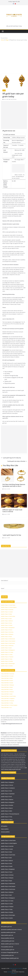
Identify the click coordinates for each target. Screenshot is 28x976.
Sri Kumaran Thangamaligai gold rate (9, 952)
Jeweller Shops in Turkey (6, 659)
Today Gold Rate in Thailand (7, 700)
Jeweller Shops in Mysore (7, 808)
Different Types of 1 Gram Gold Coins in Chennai (12, 510)
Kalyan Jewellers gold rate (7, 935)
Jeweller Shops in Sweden (7, 665)
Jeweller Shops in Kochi (6, 796)
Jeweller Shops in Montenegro (8, 663)
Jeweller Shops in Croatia (6, 654)
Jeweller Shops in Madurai (7, 799)
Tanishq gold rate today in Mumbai (16, 461)
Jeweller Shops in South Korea (8, 643)
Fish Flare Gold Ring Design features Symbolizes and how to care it (13, 485)
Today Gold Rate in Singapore (8, 698)
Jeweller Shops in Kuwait (6, 625)
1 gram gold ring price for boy (11, 535)
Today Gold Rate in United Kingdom (9, 705)
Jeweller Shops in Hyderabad (7, 793)
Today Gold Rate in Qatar (7, 694)
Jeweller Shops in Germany (7, 632)
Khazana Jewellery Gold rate (7, 938)
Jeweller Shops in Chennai (7, 785)
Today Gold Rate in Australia (7, 673)
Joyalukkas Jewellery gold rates (8, 932)
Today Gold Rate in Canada (7, 676)
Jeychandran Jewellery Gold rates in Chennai (11, 929)
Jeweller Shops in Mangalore (7, 802)
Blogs (4, 90)
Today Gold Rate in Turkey (7, 703)
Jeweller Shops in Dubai (6, 614)
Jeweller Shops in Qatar (6, 618)
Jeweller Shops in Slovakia (7, 661)
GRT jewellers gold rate (6, 926)
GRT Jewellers (4, 826)
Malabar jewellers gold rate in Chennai (10, 943)
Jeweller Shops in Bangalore (7, 782)
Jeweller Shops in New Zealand (8, 641)
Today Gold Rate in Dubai (7, 678)
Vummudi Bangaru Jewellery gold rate (10, 958)
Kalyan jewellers (5, 829)
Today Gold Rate (13, 99)
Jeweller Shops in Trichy (6, 816)
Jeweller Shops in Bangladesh (8, 627)
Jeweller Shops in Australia (7, 609)
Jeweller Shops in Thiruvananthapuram (10, 814)
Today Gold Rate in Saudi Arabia (8, 696)
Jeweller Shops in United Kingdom (9, 607)
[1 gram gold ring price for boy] (14, 520)
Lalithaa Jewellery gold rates (7, 941)
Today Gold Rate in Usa (6, 707)
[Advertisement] (14, 56)
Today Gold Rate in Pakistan (7, 691)
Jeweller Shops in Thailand (7, 656)
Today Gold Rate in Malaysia (7, 685)
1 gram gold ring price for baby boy (12, 458)
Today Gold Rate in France (7, 680)
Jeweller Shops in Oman (6, 623)
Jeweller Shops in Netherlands (8, 638)
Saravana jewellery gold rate (7, 949)
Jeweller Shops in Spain (6, 647)
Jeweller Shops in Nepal (6, 636)
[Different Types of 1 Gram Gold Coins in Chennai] (14, 495)
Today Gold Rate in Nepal (7, 687)
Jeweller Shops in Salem (6, 811)
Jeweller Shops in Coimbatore (8, 788)
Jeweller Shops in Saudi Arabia (8, 616)
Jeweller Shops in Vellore (7, 819)
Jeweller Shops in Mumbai (7, 805)
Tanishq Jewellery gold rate (7, 955)
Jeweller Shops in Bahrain (7, 620)
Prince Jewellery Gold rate (7, 946)
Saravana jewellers (5, 832)
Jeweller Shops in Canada (7, 611)
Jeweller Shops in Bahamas (7, 645)
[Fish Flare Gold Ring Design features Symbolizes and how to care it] (14, 469)
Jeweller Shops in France (6, 629)
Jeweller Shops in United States (8, 605)
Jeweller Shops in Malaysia (7, 634)
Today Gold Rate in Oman (7, 689)
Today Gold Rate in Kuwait (7, 682)
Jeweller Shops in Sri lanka (7, 652)
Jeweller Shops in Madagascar (8, 650)
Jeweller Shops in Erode (6, 791)
